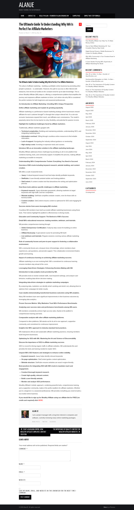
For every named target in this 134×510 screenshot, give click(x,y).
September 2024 (91, 140)
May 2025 (89, 114)
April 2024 (89, 156)
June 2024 (89, 149)
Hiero (105, 507)
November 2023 (91, 172)
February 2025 (90, 123)
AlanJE (26, 5)
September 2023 (91, 178)
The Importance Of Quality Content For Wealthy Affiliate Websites (66, 430)
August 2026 (89, 107)
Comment (23, 449)
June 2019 (89, 182)
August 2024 (89, 143)
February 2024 (90, 162)
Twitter (44, 421)
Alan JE (39, 33)
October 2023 (90, 175)
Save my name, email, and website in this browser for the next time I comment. (47, 492)
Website (22, 480)
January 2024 (90, 165)
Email (22, 472)
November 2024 (91, 133)
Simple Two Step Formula (92, 16)
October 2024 (90, 136)
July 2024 (89, 146)
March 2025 (89, 120)
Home (22, 16)
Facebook (53, 421)
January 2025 (90, 127)
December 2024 (91, 130)
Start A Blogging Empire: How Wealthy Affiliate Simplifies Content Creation (33, 431)
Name (22, 464)
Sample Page (76, 16)
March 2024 (89, 159)
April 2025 (89, 117)
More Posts (36, 421)
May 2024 (89, 152)
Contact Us (31, 16)
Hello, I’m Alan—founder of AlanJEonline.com (54, 16)
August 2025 (89, 110)
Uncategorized (90, 192)
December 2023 (91, 169)
